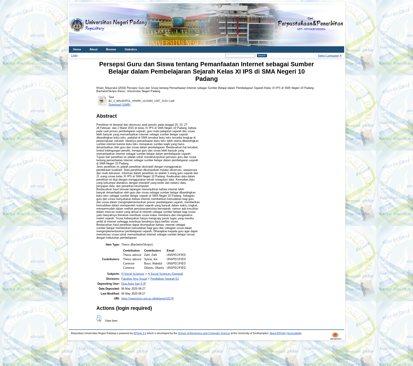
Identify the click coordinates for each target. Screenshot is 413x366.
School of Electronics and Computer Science (204, 333)
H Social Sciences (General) (165, 273)
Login (74, 55)
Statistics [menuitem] (131, 49)
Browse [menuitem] (111, 49)
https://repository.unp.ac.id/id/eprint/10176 (147, 298)
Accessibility (294, 333)
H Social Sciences (132, 273)
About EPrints (277, 333)
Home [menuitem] (77, 49)
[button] (98, 318)
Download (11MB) (119, 104)
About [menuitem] (93, 49)
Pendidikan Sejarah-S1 (164, 278)
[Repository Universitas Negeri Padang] (75, 24)
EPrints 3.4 (140, 333)
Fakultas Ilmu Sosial (134, 278)
